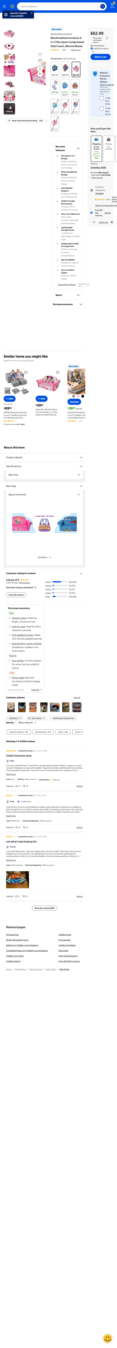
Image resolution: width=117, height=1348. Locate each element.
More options (97, 178)
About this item (14, 447)
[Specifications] (81, 466)
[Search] (102, 6)
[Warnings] (81, 486)
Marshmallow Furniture (61, 34)
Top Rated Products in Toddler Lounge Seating (27, 950)
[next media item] (40, 69)
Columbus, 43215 (98, 167)
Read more (11, 774)
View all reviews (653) (44, 908)
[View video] (40, 74)
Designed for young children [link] (27, 643)
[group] (66, 50)
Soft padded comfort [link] (23, 635)
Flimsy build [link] (18, 677)
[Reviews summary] (68, 50)
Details (108, 213)
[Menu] (4, 6)
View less (35, 690)
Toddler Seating (13, 961)
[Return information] (92, 51)
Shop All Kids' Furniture (69, 961)
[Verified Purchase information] (34, 751)
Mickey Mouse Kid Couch (17, 940)
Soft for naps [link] (18, 626)
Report (80, 786)
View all (77, 697)
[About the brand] (78, 494)
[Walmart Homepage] (12, 6)
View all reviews (16, 595)
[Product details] (81, 457)
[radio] (55, 69)
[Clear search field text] (99, 6)
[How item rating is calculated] (35, 587)
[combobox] (62, 6)
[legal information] (107, 38)
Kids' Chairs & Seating (68, 956)
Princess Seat (64, 940)
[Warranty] (78, 474)
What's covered (107, 85)
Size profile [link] (18, 660)
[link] (77, 707)
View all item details (67, 284)
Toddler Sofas (64, 934)
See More (43, 557)
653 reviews (24, 582)
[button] (36, 71)
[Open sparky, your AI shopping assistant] (107, 1338)
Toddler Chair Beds (67, 945)
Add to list (103, 222)
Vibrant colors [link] (19, 618)
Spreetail (99, 193)
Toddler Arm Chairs (15, 956)
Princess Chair (12, 934)
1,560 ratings (76, 50)
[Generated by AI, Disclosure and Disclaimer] (88, 284)
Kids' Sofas (63, 950)
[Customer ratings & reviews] (81, 572)
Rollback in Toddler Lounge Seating (22, 945)
